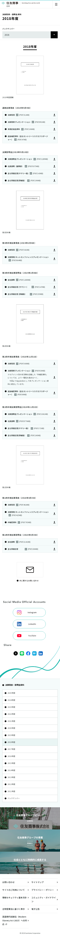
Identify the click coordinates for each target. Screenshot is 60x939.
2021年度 (11, 721)
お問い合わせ (8, 882)
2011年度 (11, 791)
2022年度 (11, 714)
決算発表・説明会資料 (14, 685)
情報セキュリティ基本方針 (14, 897)
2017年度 (11, 749)
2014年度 (11, 770)
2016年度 (11, 756)
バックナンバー (14, 798)
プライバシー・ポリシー (42, 889)
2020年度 (11, 728)
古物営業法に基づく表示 (13, 909)
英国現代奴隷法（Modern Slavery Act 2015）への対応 (14, 920)
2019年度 (11, 735)
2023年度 (11, 707)
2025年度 (11, 693)
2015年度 (11, 763)
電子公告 (35, 909)
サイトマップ (37, 882)
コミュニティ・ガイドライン (43, 899)
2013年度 (11, 777)
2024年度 (11, 700)
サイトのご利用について (13, 889)
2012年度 (11, 784)
